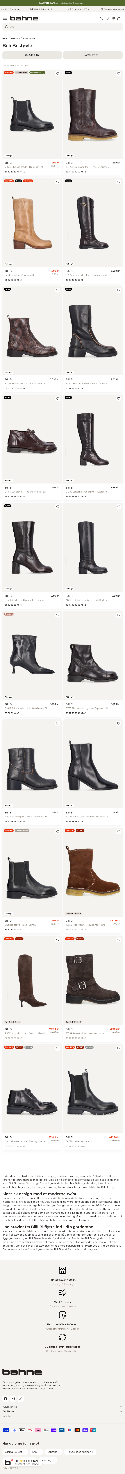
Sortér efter (91, 55)
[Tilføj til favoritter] (57, 73)
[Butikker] (113, 18)
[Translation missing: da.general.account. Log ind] (101, 18)
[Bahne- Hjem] (53, 18)
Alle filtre (34, 55)
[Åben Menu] (4, 18)
